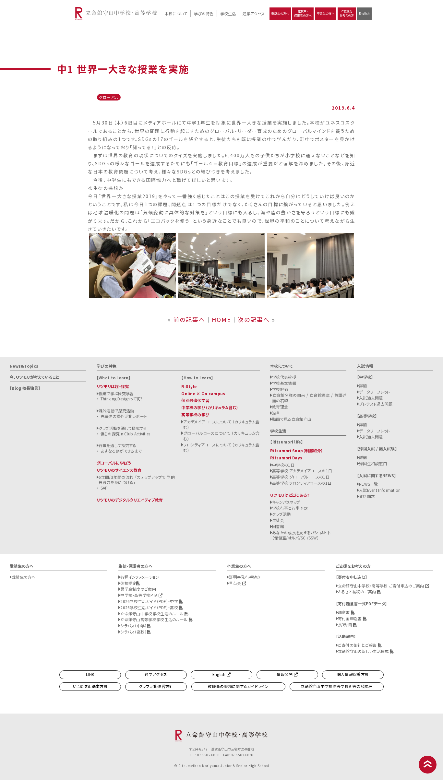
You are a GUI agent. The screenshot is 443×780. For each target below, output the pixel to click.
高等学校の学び (195, 414)
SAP (104, 487)
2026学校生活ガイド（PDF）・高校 (149, 607)
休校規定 (128, 583)
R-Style (189, 386)
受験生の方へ (280, 13)
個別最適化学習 (195, 400)
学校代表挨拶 (284, 377)
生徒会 (278, 520)
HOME (221, 319)
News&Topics (24, 366)
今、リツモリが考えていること (34, 377)
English (364, 13)
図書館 (278, 526)
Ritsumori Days (286, 457)
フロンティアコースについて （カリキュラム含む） (221, 447)
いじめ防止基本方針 (90, 686)
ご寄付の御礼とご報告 (358, 645)
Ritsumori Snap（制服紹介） (296, 450)
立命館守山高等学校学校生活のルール (154, 619)
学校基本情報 (284, 383)
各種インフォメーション (139, 577)
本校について (176, 13)
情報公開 (285, 674)
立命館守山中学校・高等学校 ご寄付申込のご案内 (381, 585)
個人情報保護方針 (353, 674)
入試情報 (365, 366)
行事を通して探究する (118, 445)
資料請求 (367, 496)
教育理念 (280, 406)
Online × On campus (203, 393)
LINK (90, 674)
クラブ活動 (281, 514)
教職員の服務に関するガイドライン (238, 686)
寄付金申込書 (350, 618)
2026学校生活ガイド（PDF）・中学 (149, 601)
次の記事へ (254, 319)
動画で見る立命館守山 (291, 419)
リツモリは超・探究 (113, 386)
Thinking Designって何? (122, 398)
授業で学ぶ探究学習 (116, 393)
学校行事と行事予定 (290, 508)
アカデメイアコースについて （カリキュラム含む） (221, 424)
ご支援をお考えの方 (347, 13)
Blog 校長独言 (25, 388)
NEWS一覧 (368, 484)
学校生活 (228, 13)
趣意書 (344, 612)
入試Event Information (380, 490)
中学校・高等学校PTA (139, 595)
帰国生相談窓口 (373, 463)
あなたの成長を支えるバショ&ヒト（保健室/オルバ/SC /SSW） (301, 535)
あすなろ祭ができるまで (121, 451)
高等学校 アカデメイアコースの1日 (302, 470)
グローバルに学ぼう (114, 463)
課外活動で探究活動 (116, 410)
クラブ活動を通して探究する (123, 428)
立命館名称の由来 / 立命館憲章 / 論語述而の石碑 (309, 397)
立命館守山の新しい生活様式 (364, 651)
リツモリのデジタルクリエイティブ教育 (130, 499)
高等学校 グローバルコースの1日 (300, 476)
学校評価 (280, 389)
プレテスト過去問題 (376, 404)
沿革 (276, 413)
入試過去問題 (371, 397)
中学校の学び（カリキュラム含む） (209, 407)
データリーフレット (374, 392)
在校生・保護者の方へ (303, 13)
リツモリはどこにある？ (289, 495)
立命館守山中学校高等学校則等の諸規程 (336, 686)
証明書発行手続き (244, 577)
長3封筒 (345, 624)
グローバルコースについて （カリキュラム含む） (221, 435)
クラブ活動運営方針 (156, 686)
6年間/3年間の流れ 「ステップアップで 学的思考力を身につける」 (137, 479)
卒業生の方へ (325, 13)
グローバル (109, 97)
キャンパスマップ (286, 502)
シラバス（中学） (133, 625)
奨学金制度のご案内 (138, 589)
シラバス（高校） (133, 631)
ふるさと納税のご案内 (357, 591)
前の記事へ (189, 319)
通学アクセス (254, 13)
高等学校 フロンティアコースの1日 (301, 483)
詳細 (363, 385)
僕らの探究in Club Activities (125, 433)
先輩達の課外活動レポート (124, 416)
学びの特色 (203, 13)
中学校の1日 (283, 464)
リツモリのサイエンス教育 (119, 470)
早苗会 (235, 583)
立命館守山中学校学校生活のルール (152, 613)
